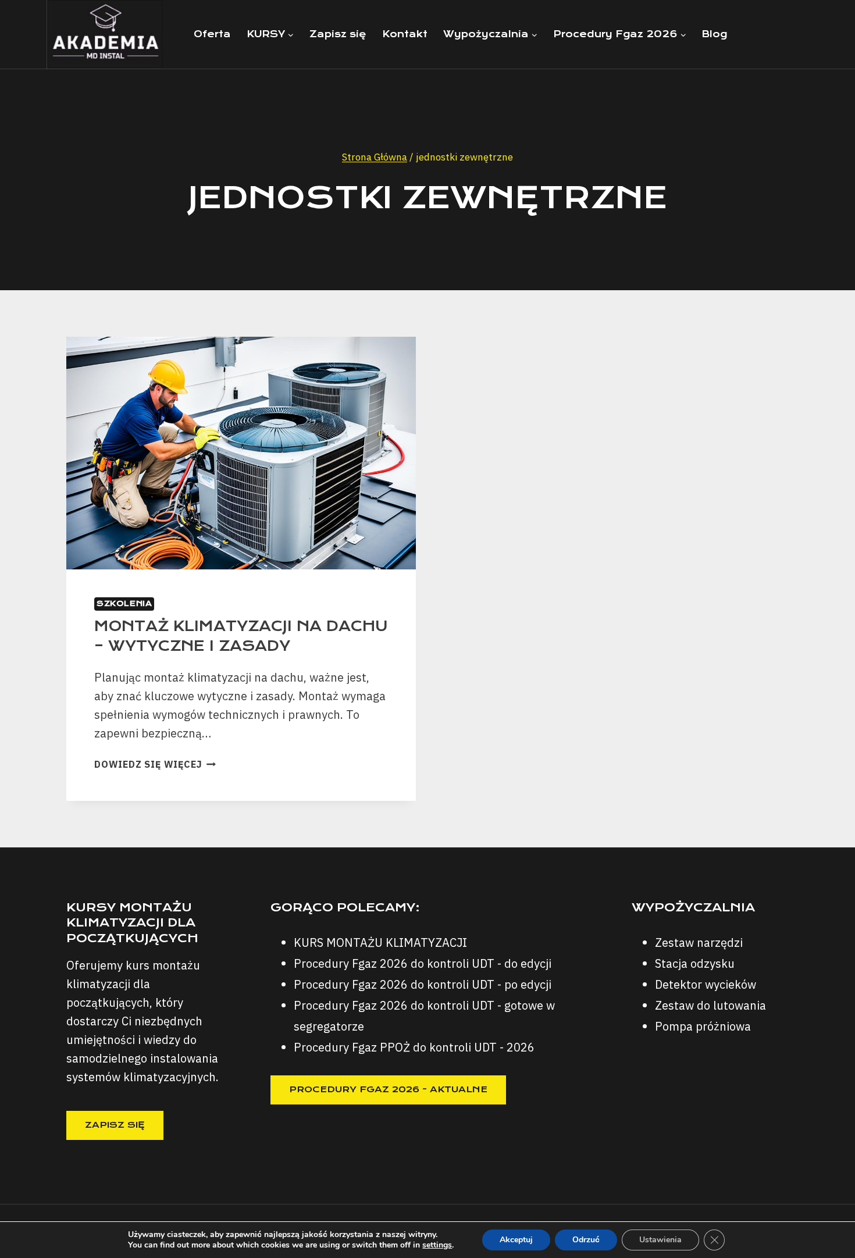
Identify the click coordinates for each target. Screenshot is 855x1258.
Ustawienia (660, 1239)
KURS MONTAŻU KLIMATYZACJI (380, 942)
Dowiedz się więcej (155, 764)
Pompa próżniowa (703, 1026)
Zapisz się (337, 34)
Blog (714, 34)
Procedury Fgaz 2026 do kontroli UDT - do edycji (422, 963)
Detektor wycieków (705, 984)
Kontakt (405, 34)
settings (437, 1245)
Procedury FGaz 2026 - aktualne (388, 1089)
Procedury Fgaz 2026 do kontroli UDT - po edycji (422, 984)
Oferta (212, 34)
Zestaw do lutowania (710, 1005)
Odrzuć (586, 1239)
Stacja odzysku (695, 963)
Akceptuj (516, 1239)
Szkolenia (124, 603)
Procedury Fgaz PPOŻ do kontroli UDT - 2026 (414, 1047)
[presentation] (241, 453)
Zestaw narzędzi (699, 942)
